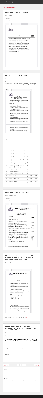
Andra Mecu (13, 332)
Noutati (37, 1)
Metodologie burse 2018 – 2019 (16, 76)
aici (26, 317)
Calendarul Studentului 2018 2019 (17, 193)
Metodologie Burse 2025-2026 (9, 382)
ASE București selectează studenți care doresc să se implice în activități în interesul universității (20, 380)
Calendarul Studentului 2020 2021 (17, 13)
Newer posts (6, 365)
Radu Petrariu (13, 15)
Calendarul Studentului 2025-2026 (10, 384)
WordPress (38, 396)
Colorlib (32, 396)
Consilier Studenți (8, 2)
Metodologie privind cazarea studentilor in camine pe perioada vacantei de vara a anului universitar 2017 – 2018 (20, 257)
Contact (32, 1)
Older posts (37, 365)
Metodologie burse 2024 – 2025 (9, 388)
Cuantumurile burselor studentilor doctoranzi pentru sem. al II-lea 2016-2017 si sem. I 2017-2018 (21, 328)
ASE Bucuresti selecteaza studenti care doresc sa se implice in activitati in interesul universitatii (20, 386)
